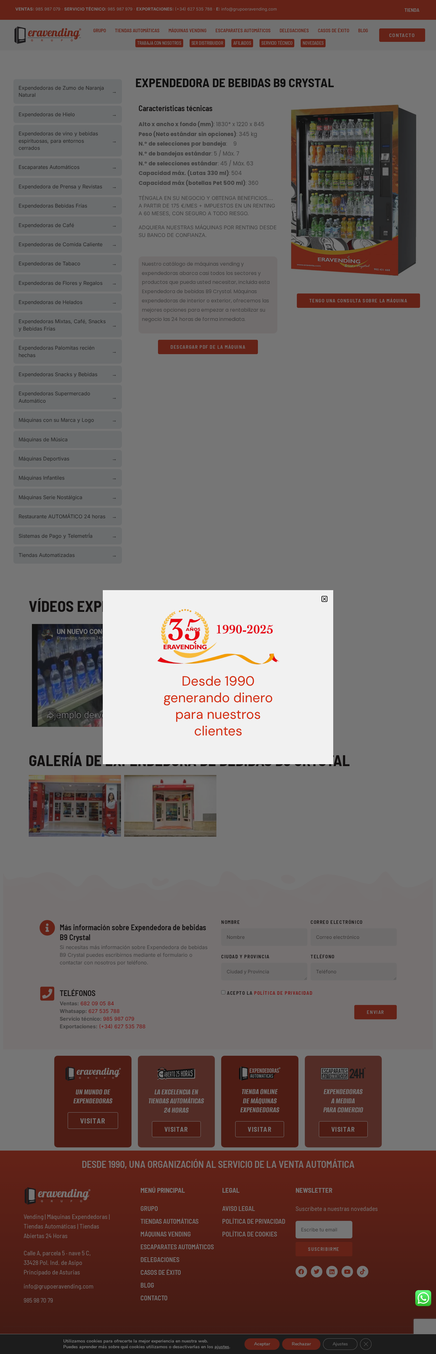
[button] (324, 599)
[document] (218, 677)
